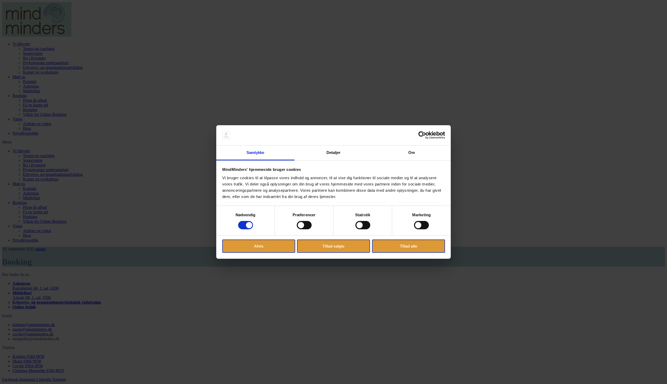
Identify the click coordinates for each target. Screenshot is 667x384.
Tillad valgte (333, 246)
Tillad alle (408, 246)
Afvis (258, 246)
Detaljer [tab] (333, 152)
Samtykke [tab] (255, 152)
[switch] (304, 225)
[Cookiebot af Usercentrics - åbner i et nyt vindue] (422, 135)
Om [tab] (411, 152)
